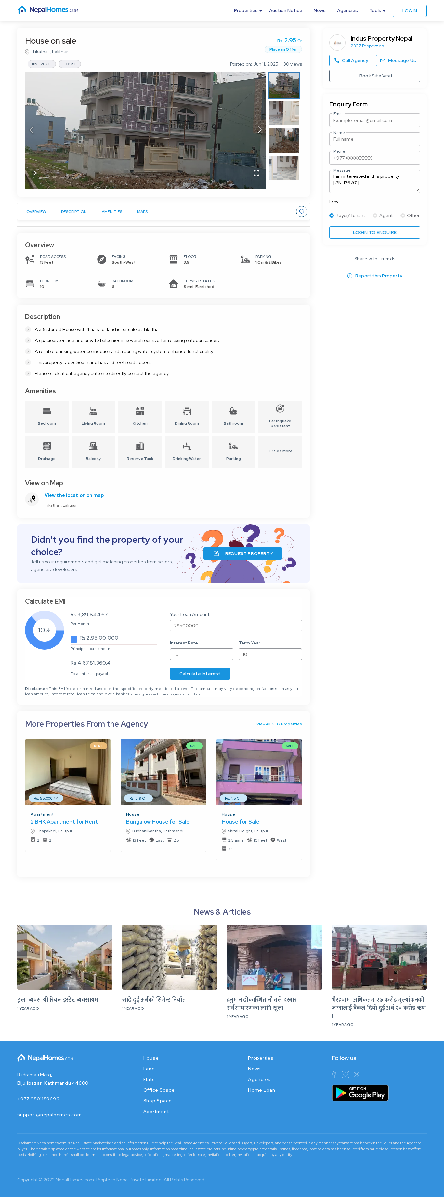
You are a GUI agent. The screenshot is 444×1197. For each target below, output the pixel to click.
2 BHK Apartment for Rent (64, 821)
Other (413, 215)
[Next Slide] (259, 130)
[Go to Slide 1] (284, 85)
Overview (36, 211)
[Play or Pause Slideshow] (35, 173)
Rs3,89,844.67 (89, 614)
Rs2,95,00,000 (99, 637)
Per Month (80, 623)
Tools (375, 10)
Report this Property (378, 276)
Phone (339, 151)
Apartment (42, 814)
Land (149, 1069)
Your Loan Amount (189, 614)
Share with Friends (375, 259)
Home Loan (261, 1090)
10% (44, 630)
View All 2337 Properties (279, 724)
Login (409, 11)
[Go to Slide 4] (284, 168)
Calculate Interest (200, 674)
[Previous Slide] (31, 130)
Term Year (249, 643)
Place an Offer (283, 49)
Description (74, 211)
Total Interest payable (91, 673)
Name (339, 132)
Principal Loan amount (91, 648)
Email (338, 113)
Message (342, 170)
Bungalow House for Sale (157, 821)
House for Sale (240, 821)
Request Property (249, 553)
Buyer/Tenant (350, 215)
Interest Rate (184, 643)
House (133, 814)
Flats (149, 1079)
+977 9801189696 (38, 1099)
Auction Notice (285, 10)
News (320, 10)
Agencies (347, 10)
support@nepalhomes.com (49, 1115)
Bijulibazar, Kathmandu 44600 (53, 1083)
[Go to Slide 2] (284, 112)
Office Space (159, 1090)
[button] (145, 130)
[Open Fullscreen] (256, 173)
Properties (261, 1058)
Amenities (112, 211)
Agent (386, 215)
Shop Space (157, 1101)
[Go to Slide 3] (284, 140)
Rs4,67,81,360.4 (91, 662)
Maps (142, 211)
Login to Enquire (375, 232)
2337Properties (367, 46)
